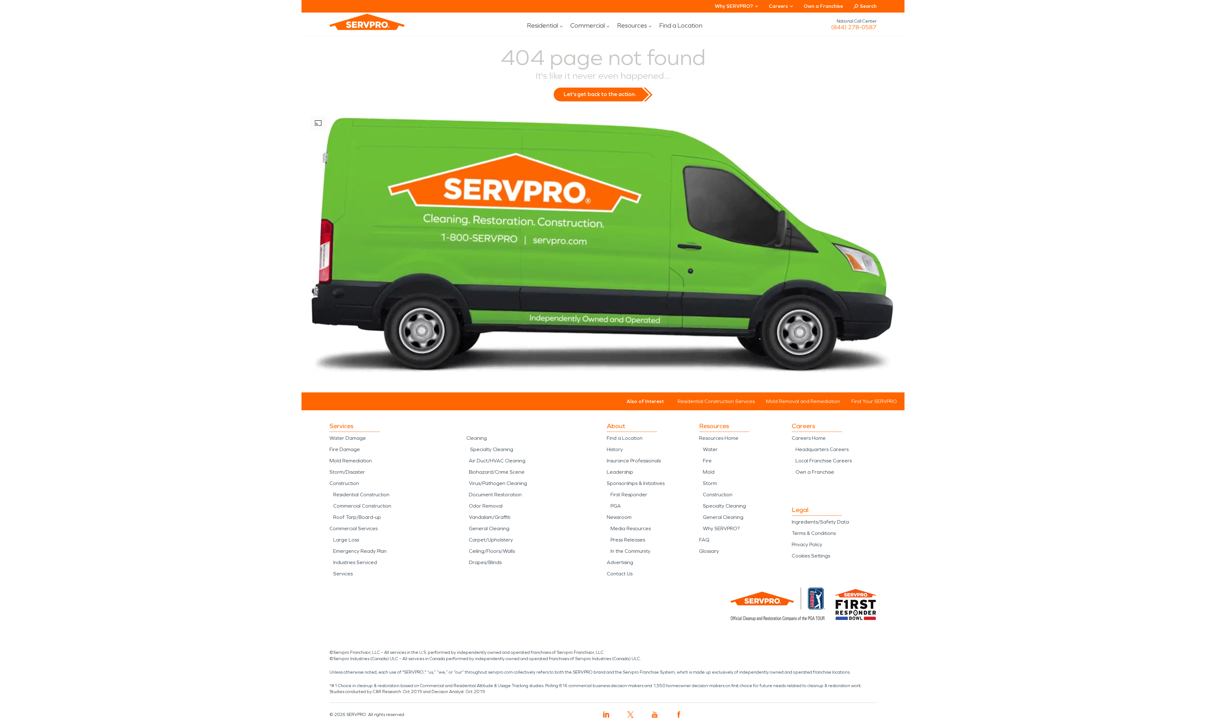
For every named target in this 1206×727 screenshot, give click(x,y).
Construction (344, 483)
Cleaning (476, 438)
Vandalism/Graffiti (489, 517)
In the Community (630, 551)
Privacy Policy (807, 544)
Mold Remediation (350, 461)
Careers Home (809, 438)
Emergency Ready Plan (360, 551)
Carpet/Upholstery (491, 540)
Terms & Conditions (814, 533)
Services (343, 574)
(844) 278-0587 (854, 27)
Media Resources (631, 528)
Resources (632, 25)
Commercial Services (353, 528)
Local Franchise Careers (824, 461)
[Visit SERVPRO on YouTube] (654, 714)
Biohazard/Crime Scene (496, 472)
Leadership (620, 472)
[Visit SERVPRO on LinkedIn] (606, 714)
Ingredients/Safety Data (820, 522)
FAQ (704, 540)
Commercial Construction (362, 506)
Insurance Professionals (634, 461)
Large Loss (346, 540)
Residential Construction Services (716, 401)
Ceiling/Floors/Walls (492, 551)
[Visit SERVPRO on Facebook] (679, 714)
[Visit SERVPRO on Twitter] (630, 714)
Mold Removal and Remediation (803, 401)
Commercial (587, 25)
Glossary (709, 551)
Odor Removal (486, 506)
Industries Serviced (355, 562)
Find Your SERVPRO (874, 401)
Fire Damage (344, 449)
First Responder (629, 495)
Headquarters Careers (822, 449)
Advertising (620, 562)
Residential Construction (361, 495)
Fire (707, 461)
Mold (708, 472)
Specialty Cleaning (491, 449)
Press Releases (628, 540)
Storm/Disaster (347, 472)
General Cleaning (489, 528)
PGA (616, 506)
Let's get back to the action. (600, 94)
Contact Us (620, 574)
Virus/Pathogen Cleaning (498, 483)
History (615, 449)
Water (710, 449)
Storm (710, 483)
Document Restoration (495, 495)
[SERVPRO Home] (358, 27)
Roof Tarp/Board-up (357, 517)
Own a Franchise (823, 6)
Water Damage (347, 438)
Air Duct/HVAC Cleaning (497, 461)
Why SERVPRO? (721, 528)
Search (868, 6)
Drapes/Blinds (485, 562)
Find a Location (680, 25)
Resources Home (718, 438)
